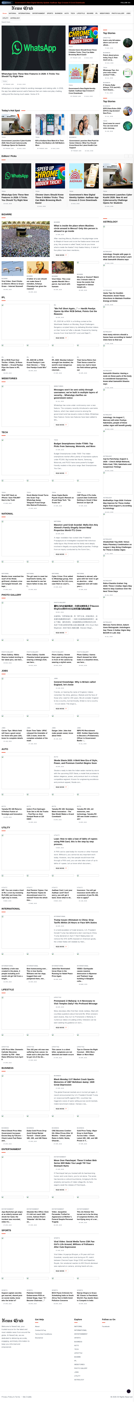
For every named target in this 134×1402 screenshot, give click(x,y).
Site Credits (27, 1397)
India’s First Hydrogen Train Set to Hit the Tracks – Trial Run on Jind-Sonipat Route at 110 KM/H (37, 814)
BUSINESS (58, 13)
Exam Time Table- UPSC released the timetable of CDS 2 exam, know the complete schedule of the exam (37, 736)
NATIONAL (12, 13)
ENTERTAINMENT (38, 13)
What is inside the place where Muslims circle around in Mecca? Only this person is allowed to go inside (76, 228)
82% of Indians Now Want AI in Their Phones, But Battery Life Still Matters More (49, 143)
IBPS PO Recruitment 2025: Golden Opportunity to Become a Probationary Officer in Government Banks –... (88, 736)
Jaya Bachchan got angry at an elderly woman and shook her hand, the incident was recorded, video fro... (12, 1217)
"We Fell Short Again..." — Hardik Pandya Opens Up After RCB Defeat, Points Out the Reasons (75, 311)
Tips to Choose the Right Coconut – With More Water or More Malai (87, 1052)
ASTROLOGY (15, 18)
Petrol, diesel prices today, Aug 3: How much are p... (111, 57)
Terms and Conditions (43, 1334)
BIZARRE (90, 13)
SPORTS (50, 13)
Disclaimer (39, 1338)
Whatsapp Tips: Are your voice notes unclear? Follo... (111, 72)
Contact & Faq (40, 1330)
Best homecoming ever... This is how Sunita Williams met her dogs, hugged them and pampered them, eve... (37, 974)
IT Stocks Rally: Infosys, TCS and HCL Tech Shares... (112, 87)
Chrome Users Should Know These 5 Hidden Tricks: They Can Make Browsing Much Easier (83, 52)
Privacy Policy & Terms (11, 1397)
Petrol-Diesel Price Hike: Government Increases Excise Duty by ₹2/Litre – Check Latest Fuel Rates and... (12, 1136)
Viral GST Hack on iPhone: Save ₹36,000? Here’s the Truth (11, 497)
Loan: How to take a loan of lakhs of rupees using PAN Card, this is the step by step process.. (75, 841)
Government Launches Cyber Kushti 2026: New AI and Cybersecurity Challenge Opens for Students (56, 3)
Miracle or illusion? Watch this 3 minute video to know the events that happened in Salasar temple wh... (88, 282)
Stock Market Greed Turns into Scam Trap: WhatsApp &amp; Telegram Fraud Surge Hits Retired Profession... (37, 500)
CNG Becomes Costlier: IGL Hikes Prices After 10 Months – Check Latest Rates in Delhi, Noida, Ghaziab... (62, 1136)
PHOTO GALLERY (118, 13)
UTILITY (5, 18)
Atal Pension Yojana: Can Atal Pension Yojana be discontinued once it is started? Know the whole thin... (37, 895)
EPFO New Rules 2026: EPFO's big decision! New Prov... (112, 111)
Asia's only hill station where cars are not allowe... (111, 42)
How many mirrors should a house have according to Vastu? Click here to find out (117, 337)
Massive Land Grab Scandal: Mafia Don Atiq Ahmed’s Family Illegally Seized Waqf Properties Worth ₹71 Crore (76, 527)
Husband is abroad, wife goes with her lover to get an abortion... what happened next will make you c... (87, 581)
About (37, 1326)
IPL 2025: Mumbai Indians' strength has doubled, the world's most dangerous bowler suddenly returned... (63, 365)
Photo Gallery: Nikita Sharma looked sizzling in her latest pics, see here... (12, 657)
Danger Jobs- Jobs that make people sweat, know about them (62, 733)
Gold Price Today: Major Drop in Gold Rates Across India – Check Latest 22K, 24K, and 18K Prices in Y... (87, 1136)
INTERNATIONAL (24, 13)
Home (5, 13)
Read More (60, 255)
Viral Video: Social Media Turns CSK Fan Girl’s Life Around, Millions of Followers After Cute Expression (74, 1244)
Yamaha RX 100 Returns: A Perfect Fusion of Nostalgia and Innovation (12, 811)
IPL (96, 13)
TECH (73, 13)
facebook (106, 1326)
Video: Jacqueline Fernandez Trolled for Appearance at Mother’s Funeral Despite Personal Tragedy (62, 1217)
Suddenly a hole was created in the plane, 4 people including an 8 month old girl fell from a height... (12, 974)
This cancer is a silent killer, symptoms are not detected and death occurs (63, 1052)
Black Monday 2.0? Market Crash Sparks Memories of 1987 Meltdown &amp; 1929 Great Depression (74, 1082)
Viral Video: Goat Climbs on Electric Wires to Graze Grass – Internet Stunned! (13, 283)
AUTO (66, 13)
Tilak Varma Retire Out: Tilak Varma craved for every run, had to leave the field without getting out (87, 365)
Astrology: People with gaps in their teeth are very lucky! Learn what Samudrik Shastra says (117, 257)
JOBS (128, 13)
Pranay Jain (10, 84)
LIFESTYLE (81, 13)
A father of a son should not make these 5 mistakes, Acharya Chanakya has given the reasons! (37, 284)
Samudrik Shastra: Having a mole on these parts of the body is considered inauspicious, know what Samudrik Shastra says (117, 378)
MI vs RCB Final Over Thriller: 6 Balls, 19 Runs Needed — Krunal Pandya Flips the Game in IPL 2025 (12, 365)
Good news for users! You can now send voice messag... (111, 126)
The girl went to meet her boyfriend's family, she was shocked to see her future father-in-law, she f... (37, 581)
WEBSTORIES (105, 13)
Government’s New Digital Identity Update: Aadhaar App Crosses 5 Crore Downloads (82, 91)
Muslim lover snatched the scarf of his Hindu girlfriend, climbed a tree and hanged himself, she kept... (13, 581)
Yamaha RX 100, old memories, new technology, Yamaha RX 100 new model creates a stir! (87, 814)
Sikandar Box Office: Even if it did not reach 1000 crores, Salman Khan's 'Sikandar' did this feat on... (38, 1217)
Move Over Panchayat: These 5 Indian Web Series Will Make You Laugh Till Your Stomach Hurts (75, 1163)
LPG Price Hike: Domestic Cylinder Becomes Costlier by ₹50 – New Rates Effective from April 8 (12, 1055)
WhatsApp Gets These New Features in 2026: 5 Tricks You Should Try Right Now (15, 197)
